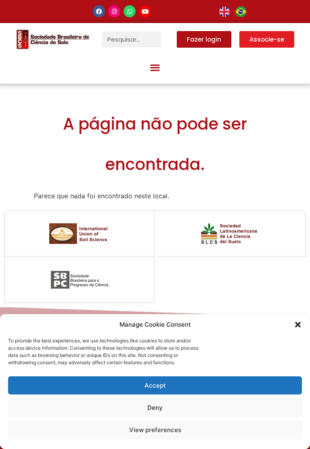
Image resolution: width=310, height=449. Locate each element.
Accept (155, 385)
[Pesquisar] (169, 39)
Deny (155, 407)
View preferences (155, 430)
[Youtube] (145, 11)
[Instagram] (114, 11)
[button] (298, 325)
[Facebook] (99, 11)
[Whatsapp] (130, 11)
